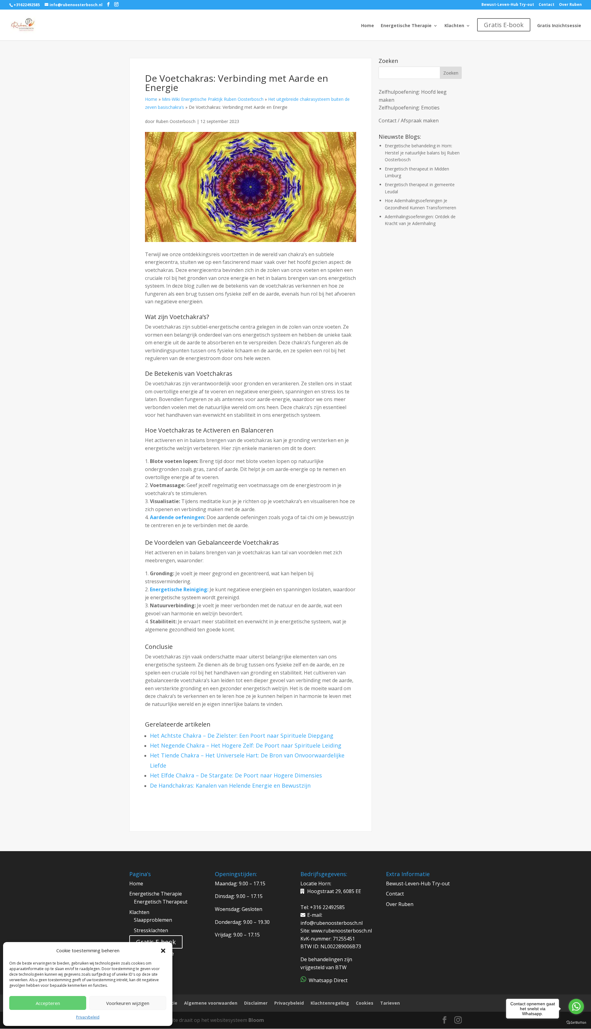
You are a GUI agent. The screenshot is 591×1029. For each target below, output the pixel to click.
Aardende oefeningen (177, 517)
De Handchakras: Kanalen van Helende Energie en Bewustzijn (230, 785)
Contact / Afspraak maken (409, 120)
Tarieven (390, 1003)
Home (367, 25)
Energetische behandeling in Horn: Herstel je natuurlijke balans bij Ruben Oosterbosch (422, 152)
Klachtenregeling (330, 1003)
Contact (546, 5)
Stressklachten (151, 930)
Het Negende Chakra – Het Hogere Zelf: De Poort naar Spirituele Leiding (245, 745)
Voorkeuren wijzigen (127, 1003)
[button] (163, 951)
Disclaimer (255, 1003)
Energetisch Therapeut (160, 901)
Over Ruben (570, 5)
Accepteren (48, 1003)
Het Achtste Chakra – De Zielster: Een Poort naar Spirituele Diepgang (241, 735)
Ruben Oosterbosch (176, 121)
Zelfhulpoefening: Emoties (409, 107)
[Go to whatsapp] (576, 1006)
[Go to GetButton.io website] (576, 1023)
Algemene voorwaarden (210, 1003)
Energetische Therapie (406, 25)
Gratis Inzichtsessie (559, 25)
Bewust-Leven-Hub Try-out (507, 5)
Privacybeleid (87, 1017)
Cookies (364, 1003)
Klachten (454, 25)
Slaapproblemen (153, 919)
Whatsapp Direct (327, 980)
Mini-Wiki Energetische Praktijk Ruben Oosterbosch (212, 99)
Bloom (256, 1020)
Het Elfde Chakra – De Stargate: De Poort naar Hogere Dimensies (236, 775)
